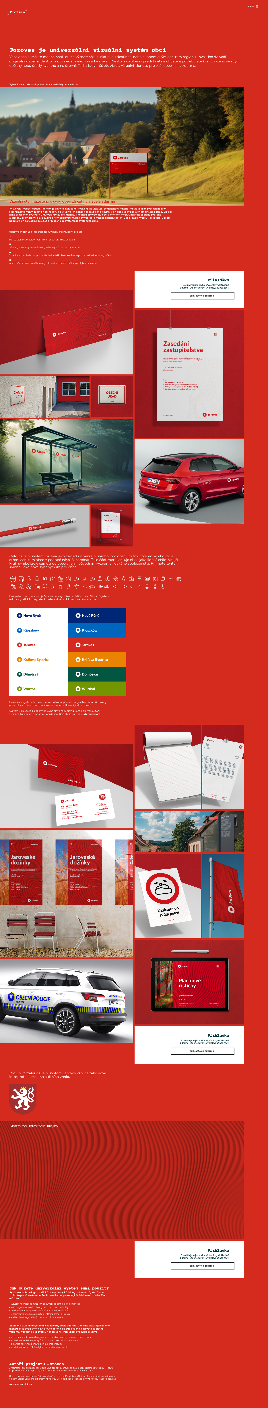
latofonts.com (91, 714)
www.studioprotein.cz (20, 1384)
